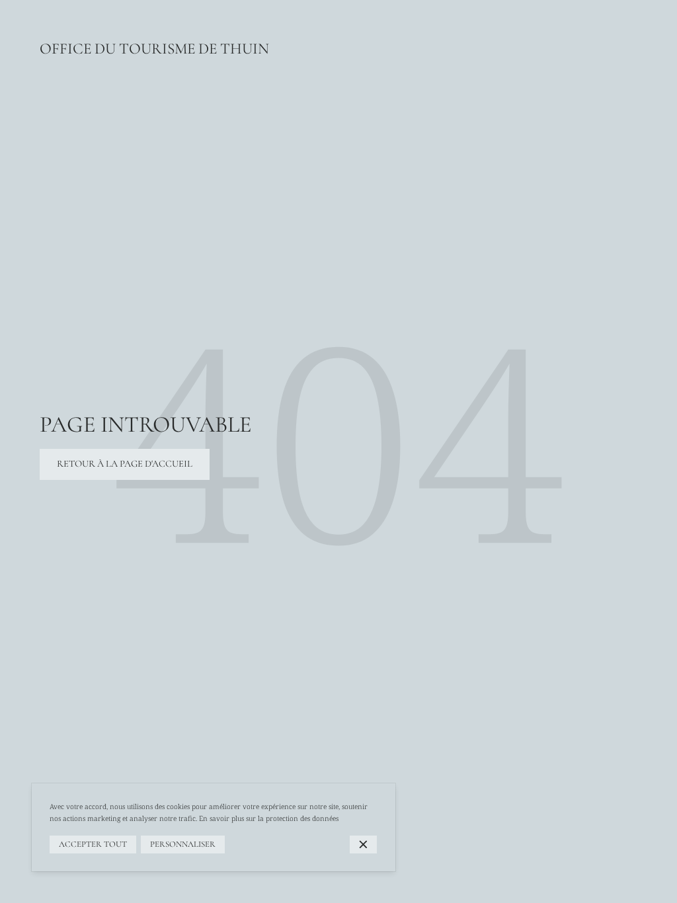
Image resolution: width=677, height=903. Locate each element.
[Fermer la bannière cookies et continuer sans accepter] (363, 844)
